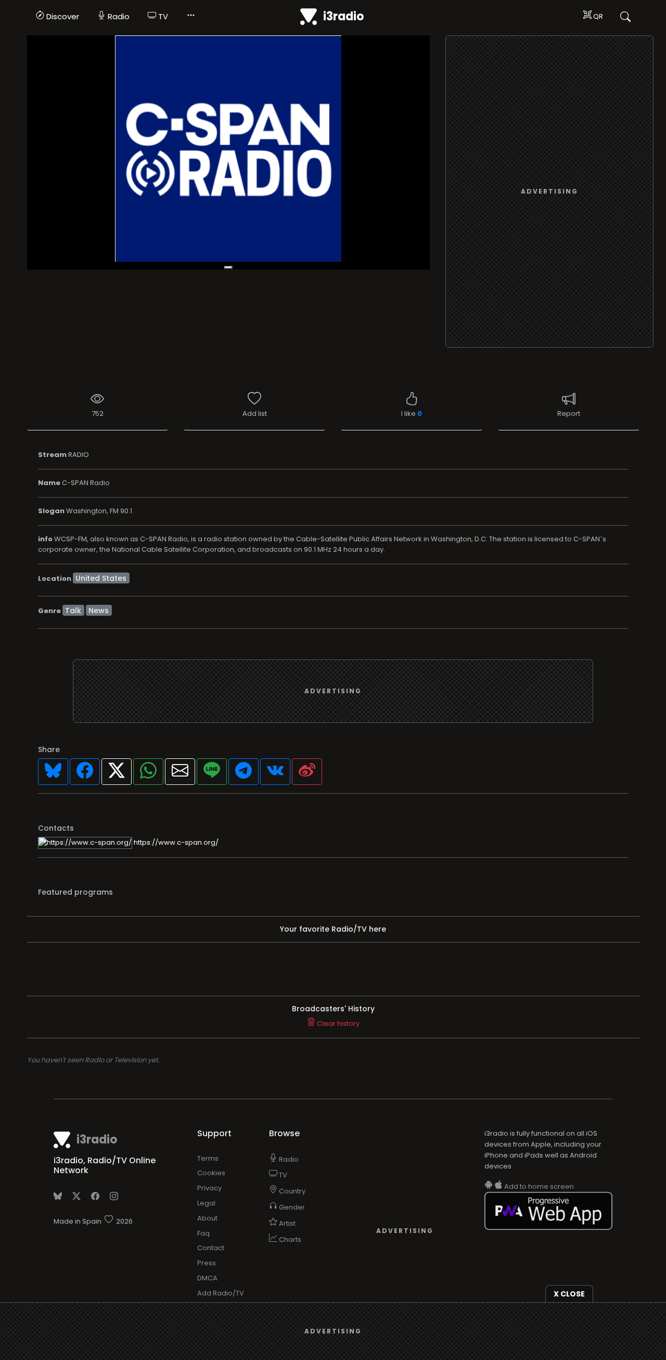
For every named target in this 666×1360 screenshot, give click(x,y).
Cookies (211, 1173)
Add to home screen (538, 1186)
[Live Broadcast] (228, 152)
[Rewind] (228, 267)
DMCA (207, 1278)
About (207, 1218)
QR (597, 16)
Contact (210, 1248)
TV (162, 16)
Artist (286, 1223)
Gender (291, 1207)
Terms (208, 1158)
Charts (289, 1239)
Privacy (209, 1188)
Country (291, 1191)
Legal (206, 1203)
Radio (118, 16)
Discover (61, 16)
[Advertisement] (549, 192)
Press (206, 1263)
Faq (203, 1233)
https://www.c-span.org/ (175, 842)
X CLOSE (569, 1294)
